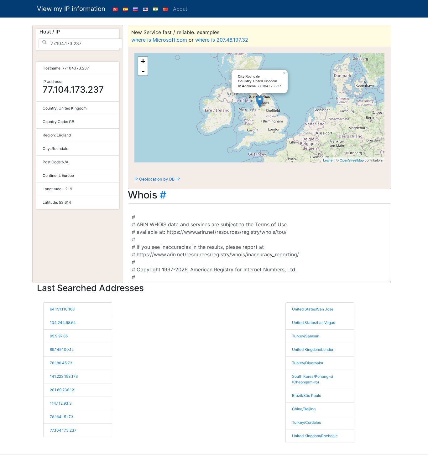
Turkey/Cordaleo (306, 422)
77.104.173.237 (63, 430)
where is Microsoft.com (159, 40)
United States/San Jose (312, 309)
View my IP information (71, 9)
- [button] (143, 70)
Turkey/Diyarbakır (307, 363)
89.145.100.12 (62, 349)
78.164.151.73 (61, 416)
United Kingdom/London (313, 349)
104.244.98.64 (63, 322)
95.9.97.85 (59, 336)
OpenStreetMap (352, 159)
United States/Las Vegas (313, 322)
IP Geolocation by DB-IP (157, 179)
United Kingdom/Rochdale (315, 436)
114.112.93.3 (61, 403)
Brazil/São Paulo (306, 395)
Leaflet (328, 159)
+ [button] (143, 61)
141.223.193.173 (64, 376)
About (180, 9)
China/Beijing (304, 409)
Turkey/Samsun (305, 336)
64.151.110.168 (62, 309)
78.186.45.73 (61, 363)
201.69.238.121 (63, 389)
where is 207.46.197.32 (221, 40)
